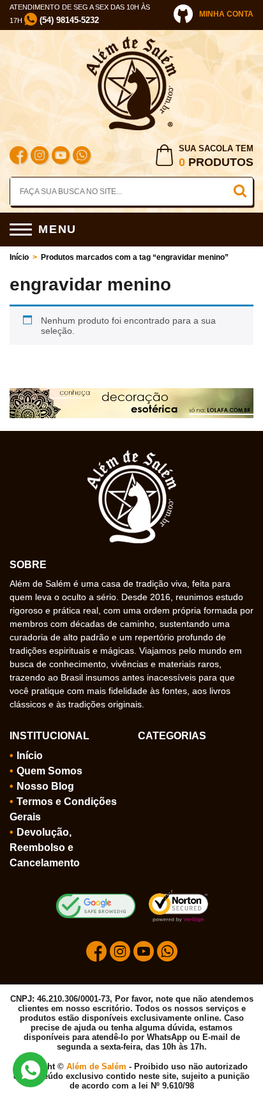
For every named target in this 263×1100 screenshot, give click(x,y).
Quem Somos (49, 770)
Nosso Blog (45, 786)
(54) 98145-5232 (68, 20)
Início (19, 257)
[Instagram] (40, 156)
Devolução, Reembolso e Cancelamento (45, 847)
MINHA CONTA (226, 14)
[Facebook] (18, 156)
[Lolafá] (131, 393)
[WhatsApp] (82, 156)
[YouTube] (61, 156)
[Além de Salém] (131, 41)
